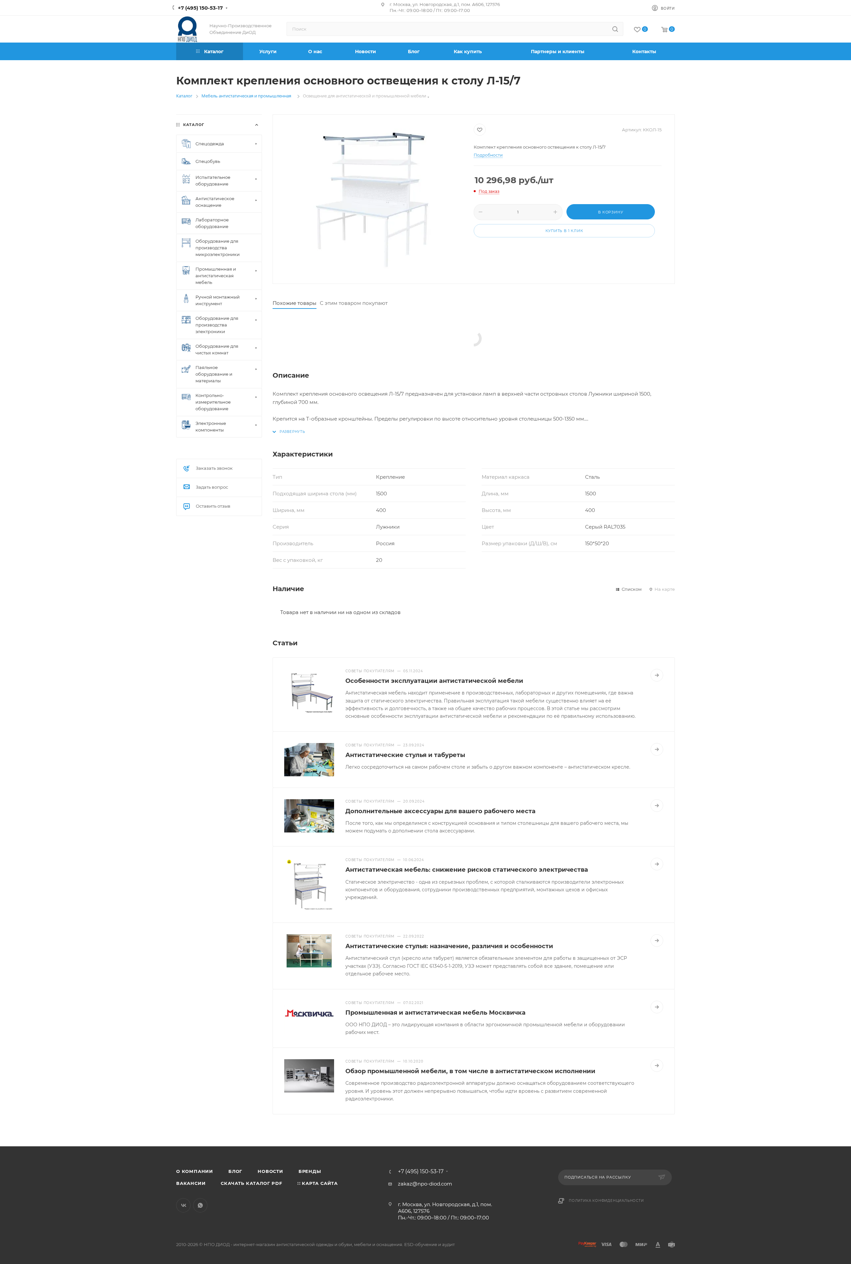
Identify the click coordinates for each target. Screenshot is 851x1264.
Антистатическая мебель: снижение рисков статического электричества (466, 869)
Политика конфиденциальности (606, 1201)
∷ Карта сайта (318, 1183)
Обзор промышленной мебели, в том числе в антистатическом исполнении (470, 1071)
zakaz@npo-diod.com (425, 1184)
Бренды (310, 1171)
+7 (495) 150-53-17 (200, 8)
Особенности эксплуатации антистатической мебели (434, 681)
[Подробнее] (657, 675)
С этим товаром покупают (354, 303)
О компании (194, 1171)
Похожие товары (294, 303)
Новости (270, 1171)
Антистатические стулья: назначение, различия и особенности (449, 946)
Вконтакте (183, 1205)
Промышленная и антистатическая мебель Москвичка (435, 1012)
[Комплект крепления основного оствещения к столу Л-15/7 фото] (373, 198)
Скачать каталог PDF (251, 1183)
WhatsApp (200, 1205)
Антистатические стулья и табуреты (405, 755)
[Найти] (615, 29)
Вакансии (190, 1183)
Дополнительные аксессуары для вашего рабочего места (440, 811)
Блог (235, 1171)
